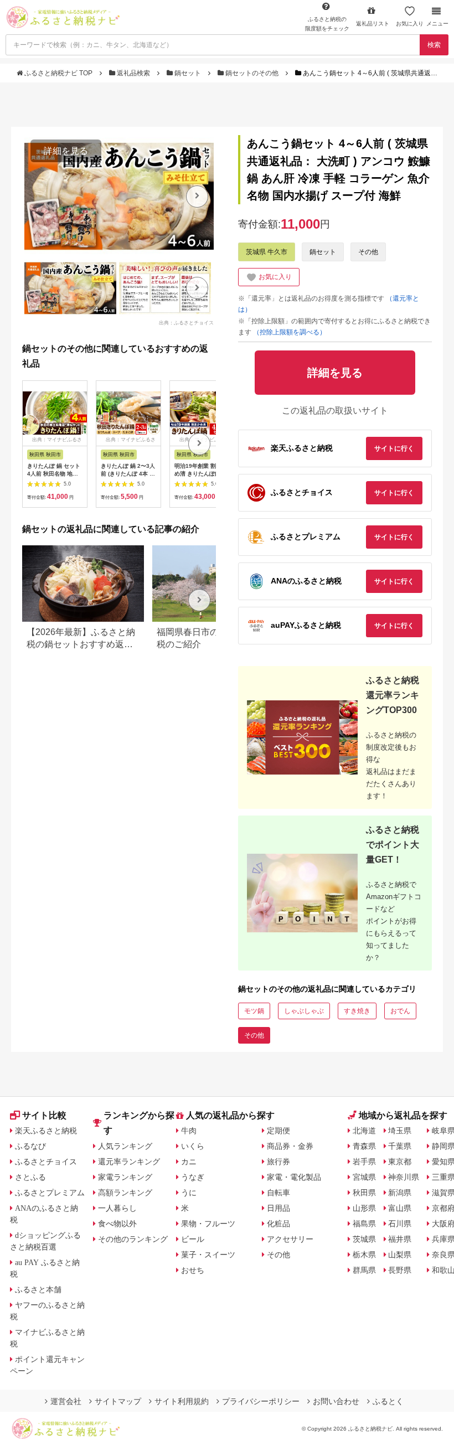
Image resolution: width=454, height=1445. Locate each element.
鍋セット (188, 73)
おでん (400, 1011)
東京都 (399, 1161)
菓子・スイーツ (208, 1254)
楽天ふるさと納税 (46, 1130)
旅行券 (278, 1161)
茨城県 (364, 1239)
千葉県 (399, 1146)
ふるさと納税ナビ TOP (58, 73)
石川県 (399, 1223)
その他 (368, 252)
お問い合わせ (336, 1401)
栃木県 (364, 1254)
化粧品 (278, 1223)
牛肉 (189, 1130)
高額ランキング (125, 1192)
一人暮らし (117, 1208)
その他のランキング (133, 1239)
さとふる (30, 1177)
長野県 (399, 1270)
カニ (189, 1161)
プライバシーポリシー (261, 1401)
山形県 (364, 1208)
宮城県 (364, 1177)
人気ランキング (125, 1146)
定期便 (278, 1130)
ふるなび (30, 1146)
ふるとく (388, 1401)
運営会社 (65, 1401)
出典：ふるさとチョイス (186, 323)
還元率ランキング (129, 1161)
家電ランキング (125, 1177)
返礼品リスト (372, 23)
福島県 (364, 1223)
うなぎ (192, 1177)
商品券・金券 (290, 1146)
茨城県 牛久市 (266, 252)
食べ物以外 (117, 1223)
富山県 (399, 1208)
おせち (192, 1270)
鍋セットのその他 (252, 73)
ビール (192, 1239)
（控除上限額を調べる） (289, 332)
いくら (192, 1146)
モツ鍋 (254, 1011)
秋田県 (364, 1192)
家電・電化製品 (294, 1177)
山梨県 (399, 1254)
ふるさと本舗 (38, 1289)
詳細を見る (66, 151)
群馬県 (364, 1270)
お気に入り (410, 23)
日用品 (278, 1208)
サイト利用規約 (181, 1401)
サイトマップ (118, 1401)
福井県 (399, 1239)
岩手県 (364, 1161)
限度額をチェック (327, 24)
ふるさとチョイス (46, 1161)
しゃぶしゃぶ (304, 1011)
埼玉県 (399, 1130)
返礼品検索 (133, 73)
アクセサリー (290, 1239)
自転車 (278, 1192)
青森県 (364, 1146)
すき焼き (357, 1011)
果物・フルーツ (208, 1223)
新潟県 (399, 1192)
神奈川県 (403, 1177)
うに (189, 1192)
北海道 (364, 1130)
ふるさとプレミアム (50, 1192)
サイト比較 (44, 1115)
